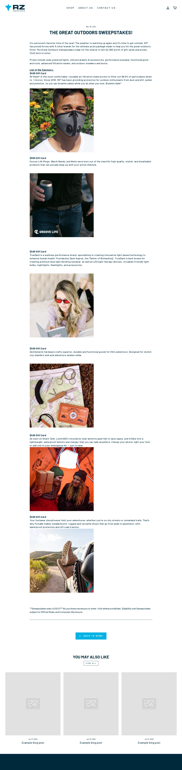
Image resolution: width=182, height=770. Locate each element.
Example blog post (33, 742)
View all (91, 663)
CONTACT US (106, 7)
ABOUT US (85, 7)
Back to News (93, 636)
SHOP (70, 7)
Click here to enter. (41, 53)
